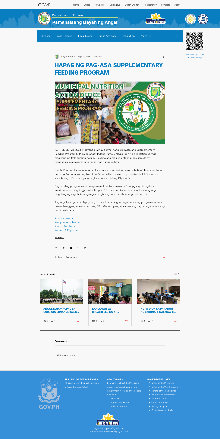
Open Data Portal (120, 402)
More (144, 35)
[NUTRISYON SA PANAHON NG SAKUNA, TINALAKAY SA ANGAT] (158, 291)
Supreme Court (159, 398)
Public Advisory (107, 35)
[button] (176, 36)
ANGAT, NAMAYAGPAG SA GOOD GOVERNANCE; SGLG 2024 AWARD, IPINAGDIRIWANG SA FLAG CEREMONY (60, 310)
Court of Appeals (159, 402)
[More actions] (163, 56)
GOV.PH (115, 398)
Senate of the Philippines (163, 390)
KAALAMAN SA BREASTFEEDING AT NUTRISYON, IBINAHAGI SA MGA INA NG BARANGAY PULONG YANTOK (109, 310)
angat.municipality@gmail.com (108, 428)
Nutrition (59, 237)
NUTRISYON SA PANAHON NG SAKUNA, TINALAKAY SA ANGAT (158, 310)
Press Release (64, 35)
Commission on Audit (162, 410)
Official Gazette (119, 406)
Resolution (128, 35)
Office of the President (162, 382)
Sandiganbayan (159, 406)
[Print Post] (85, 247)
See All (177, 273)
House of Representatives (163, 394)
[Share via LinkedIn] (70, 247)
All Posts (45, 35)
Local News (85, 35)
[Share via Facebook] (56, 247)
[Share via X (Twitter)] (63, 247)
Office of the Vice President (164, 386)
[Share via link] (78, 247)
